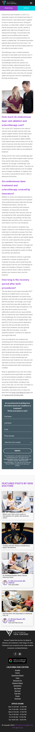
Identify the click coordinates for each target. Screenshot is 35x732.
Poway (17, 696)
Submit (17, 451)
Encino (17, 673)
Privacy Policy (25, 459)
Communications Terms (11, 459)
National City (17, 681)
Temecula (17, 699)
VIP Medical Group (21, 725)
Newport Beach (17, 683)
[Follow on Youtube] (19, 654)
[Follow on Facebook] (15, 654)
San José (17, 691)
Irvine (17, 678)
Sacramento (17, 686)
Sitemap (20, 728)
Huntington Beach (17, 675)
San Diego (17, 688)
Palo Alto (17, 693)
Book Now (9, 8)
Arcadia (17, 670)
